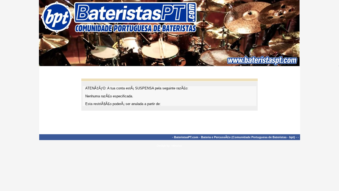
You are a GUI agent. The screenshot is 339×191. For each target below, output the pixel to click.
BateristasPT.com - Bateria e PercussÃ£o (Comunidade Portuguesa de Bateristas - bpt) (234, 137)
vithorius (176, 145)
